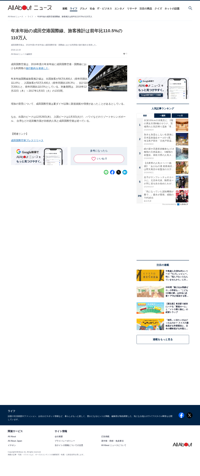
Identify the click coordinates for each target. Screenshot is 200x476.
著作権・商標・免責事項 (112, 441)
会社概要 (59, 437)
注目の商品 (146, 8)
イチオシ (12, 445)
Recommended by (169, 204)
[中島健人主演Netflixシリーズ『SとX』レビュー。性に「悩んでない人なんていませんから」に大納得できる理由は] (176, 275)
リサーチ (132, 8)
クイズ (158, 8)
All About (12, 437)
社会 (92, 8)
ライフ (73, 8)
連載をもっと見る (163, 339)
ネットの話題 (172, 8)
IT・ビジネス (104, 8)
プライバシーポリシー (65, 441)
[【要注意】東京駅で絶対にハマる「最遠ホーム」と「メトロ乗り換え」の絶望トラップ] (176, 308)
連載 (64, 8)
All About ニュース (15, 16)
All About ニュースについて (113, 445)
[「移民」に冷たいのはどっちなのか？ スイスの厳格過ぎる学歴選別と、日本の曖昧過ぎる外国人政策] (176, 324)
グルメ (83, 8)
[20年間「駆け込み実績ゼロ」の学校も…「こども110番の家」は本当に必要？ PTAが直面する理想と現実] (176, 291)
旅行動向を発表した (37, 68)
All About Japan (15, 441)
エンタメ (120, 8)
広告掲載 (105, 437)
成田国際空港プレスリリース (27, 140)
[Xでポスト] (118, 172)
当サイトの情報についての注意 (69, 445)
